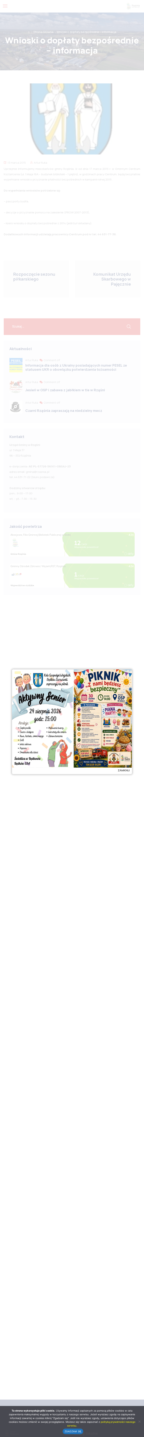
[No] (139, 1421)
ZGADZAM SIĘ (73, 1431)
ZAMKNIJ (124, 770)
